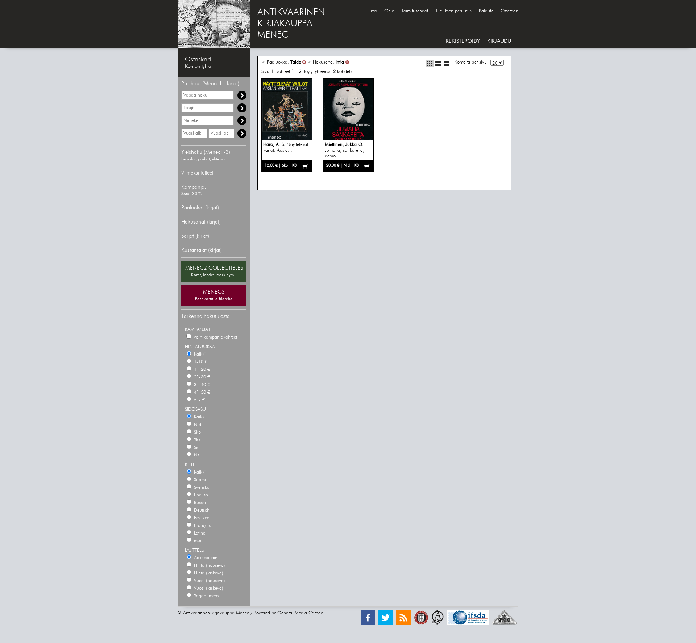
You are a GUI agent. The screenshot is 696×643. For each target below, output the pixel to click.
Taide (295, 62)
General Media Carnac (300, 613)
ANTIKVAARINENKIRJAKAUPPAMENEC (291, 24)
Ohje (389, 11)
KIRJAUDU (499, 41)
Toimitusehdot (414, 11)
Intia (340, 62)
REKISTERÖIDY (463, 41)
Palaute (486, 11)
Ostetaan (509, 11)
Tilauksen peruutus (453, 11)
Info (373, 11)
